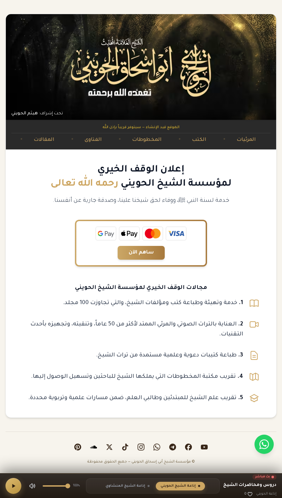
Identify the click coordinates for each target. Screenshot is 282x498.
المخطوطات (159, 140)
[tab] (180, 486)
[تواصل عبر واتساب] (264, 444)
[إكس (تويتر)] (109, 447)
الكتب (211, 140)
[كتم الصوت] (32, 486)
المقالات (56, 140)
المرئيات (258, 140)
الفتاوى (105, 140)
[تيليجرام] (173, 447)
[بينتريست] (78, 447)
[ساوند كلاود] (93, 447)
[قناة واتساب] (157, 447)
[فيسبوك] (188, 447)
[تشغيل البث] (13, 486)
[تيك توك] (125, 447)
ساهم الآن (141, 253)
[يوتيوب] (204, 447)
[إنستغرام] (141, 447)
